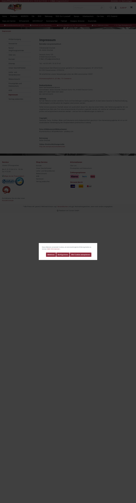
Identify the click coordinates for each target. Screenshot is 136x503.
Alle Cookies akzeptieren (80, 255)
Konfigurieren (63, 255)
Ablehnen (51, 255)
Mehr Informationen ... (54, 249)
